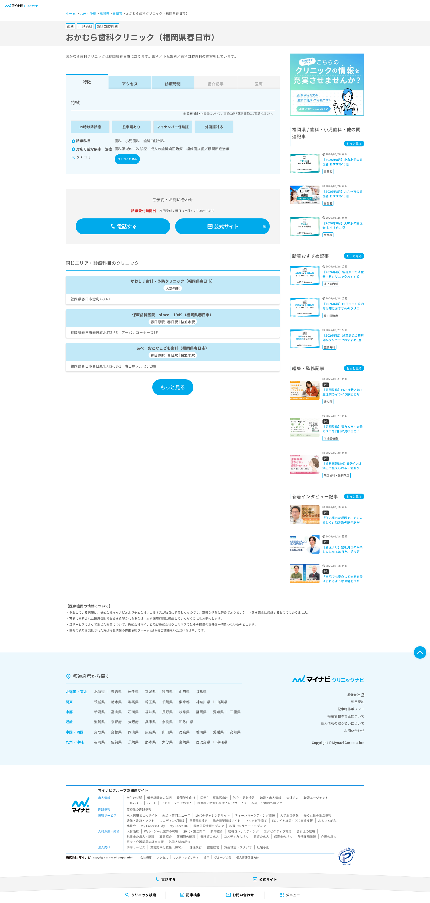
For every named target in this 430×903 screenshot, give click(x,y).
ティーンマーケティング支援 (255, 815)
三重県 (235, 711)
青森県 (116, 691)
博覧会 (131, 826)
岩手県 (133, 691)
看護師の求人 (209, 836)
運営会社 (353, 694)
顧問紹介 (166, 836)
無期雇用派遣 (307, 836)
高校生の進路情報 (139, 809)
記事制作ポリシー (351, 709)
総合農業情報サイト (227, 820)
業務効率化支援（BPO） (167, 847)
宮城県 (150, 691)
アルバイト (134, 803)
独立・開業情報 (244, 797)
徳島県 (184, 731)
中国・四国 (75, 731)
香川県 (201, 731)
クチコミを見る (127, 159)
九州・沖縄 (75, 741)
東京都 (184, 701)
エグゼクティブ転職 (278, 831)
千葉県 (167, 701)
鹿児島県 (203, 741)
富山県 (116, 711)
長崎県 (133, 741)
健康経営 (213, 847)
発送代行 (196, 847)
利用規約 (357, 701)
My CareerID (179, 826)
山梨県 (221, 701)
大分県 (167, 741)
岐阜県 (184, 711)
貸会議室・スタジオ (238, 847)
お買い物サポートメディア (247, 826)
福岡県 (99, 741)
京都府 (116, 721)
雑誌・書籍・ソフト (141, 820)
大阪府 (133, 721)
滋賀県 (99, 721)
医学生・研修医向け (214, 797)
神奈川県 (203, 701)
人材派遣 (133, 831)
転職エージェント (316, 797)
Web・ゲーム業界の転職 (161, 831)
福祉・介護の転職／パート (270, 803)
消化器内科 (331, 284)
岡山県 (133, 731)
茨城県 (99, 701)
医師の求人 (261, 836)
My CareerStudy (153, 826)
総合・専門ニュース (176, 815)
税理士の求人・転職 (141, 836)
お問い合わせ (354, 730)
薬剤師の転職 (186, 836)
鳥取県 (99, 731)
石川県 (133, 711)
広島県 (150, 731)
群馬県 (133, 701)
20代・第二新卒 (194, 831)
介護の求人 (328, 836)
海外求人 (292, 797)
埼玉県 (150, 701)
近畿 (69, 721)
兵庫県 (150, 721)
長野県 (167, 711)
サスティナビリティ (186, 857)
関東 (69, 701)
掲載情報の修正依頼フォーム (129, 630)
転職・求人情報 (270, 797)
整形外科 (329, 347)
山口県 (167, 731)
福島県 (201, 691)
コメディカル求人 (236, 836)
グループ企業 (222, 857)
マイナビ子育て (256, 820)
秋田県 (167, 691)
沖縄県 (221, 741)
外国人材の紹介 (179, 841)
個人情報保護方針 (247, 857)
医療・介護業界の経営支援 (145, 841)
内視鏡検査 (331, 438)
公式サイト (226, 226)
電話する (127, 226)
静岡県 (201, 711)
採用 (206, 857)
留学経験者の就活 (159, 797)
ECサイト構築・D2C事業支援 (292, 820)
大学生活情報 (289, 815)
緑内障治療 (331, 316)
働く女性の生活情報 (317, 815)
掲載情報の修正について (345, 716)
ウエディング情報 (172, 820)
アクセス (130, 84)
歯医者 (328, 171)
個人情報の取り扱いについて (342, 723)
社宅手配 (263, 847)
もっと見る (172, 387)
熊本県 (150, 741)
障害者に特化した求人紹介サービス (222, 803)
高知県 (235, 731)
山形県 (184, 691)
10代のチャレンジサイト (212, 815)
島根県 (116, 731)
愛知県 (218, 711)
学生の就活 (134, 797)
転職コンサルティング (243, 831)
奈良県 (167, 721)
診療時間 (173, 84)
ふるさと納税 (327, 820)
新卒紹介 (217, 831)
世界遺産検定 (198, 820)
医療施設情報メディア (208, 826)
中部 (69, 711)
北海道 (71, 691)
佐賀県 (116, 741)
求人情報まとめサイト (142, 815)
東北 (83, 691)
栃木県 (116, 701)
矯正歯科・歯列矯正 (336, 475)
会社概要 (146, 857)
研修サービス (136, 847)
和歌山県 (186, 721)
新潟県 (99, 711)
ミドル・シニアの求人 (176, 803)
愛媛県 (218, 731)
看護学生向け (186, 797)
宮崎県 (184, 741)
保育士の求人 (283, 836)
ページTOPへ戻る (420, 652)
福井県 (150, 711)
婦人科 (328, 401)
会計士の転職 (306, 831)
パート (151, 803)
